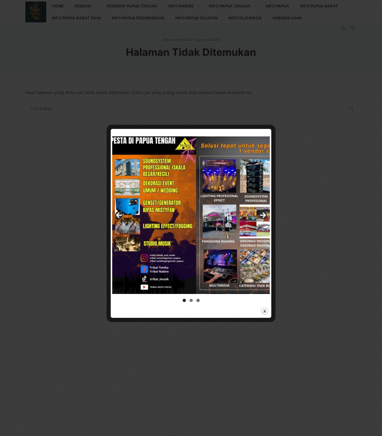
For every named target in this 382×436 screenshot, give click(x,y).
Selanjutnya (263, 215)
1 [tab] (184, 300)
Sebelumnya (119, 215)
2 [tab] (191, 300)
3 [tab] (198, 300)
